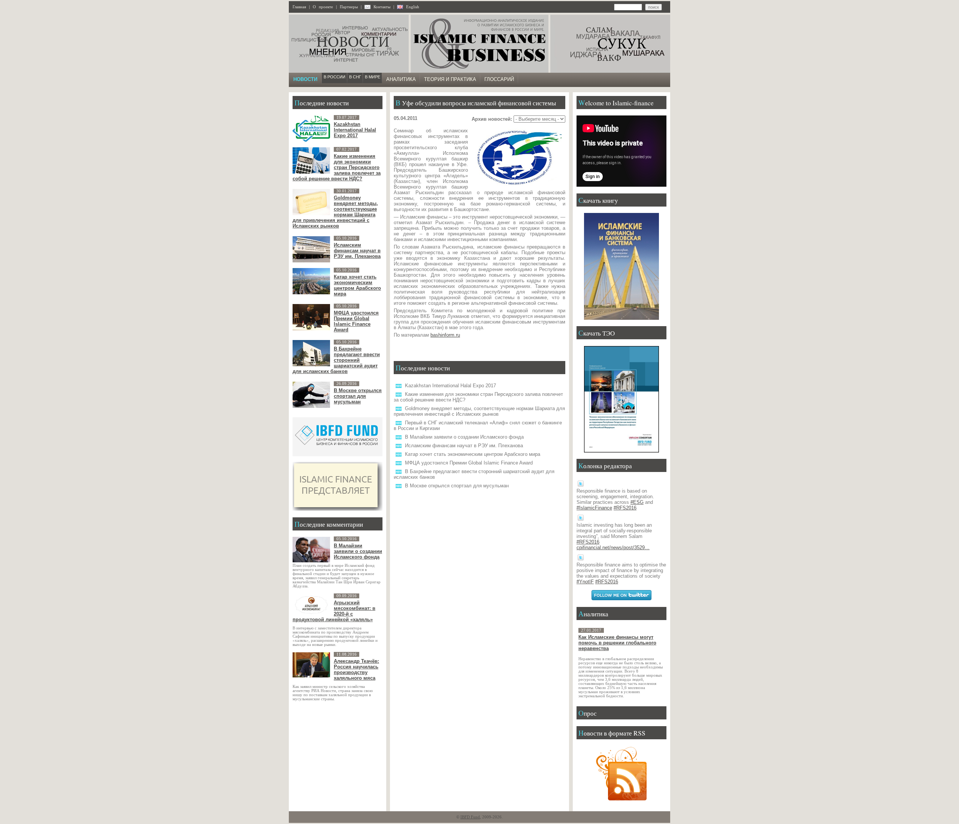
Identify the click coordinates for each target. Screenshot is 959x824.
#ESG (637, 502)
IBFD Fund (470, 817)
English (412, 7)
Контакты (381, 7)
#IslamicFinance (594, 508)
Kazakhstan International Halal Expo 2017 (450, 385)
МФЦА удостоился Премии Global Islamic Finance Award (469, 463)
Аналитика (401, 79)
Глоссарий (499, 79)
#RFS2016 (625, 508)
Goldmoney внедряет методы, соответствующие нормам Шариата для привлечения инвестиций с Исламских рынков (479, 411)
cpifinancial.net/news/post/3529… (613, 547)
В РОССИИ (334, 77)
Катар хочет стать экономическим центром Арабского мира (472, 454)
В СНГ (355, 77)
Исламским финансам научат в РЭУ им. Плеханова (464, 445)
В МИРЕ (372, 77)
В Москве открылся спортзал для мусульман (457, 485)
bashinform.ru (445, 335)
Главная (299, 7)
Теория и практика (450, 79)
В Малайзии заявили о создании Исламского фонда (464, 437)
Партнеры (349, 7)
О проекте (323, 7)
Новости (305, 79)
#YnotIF (585, 581)
